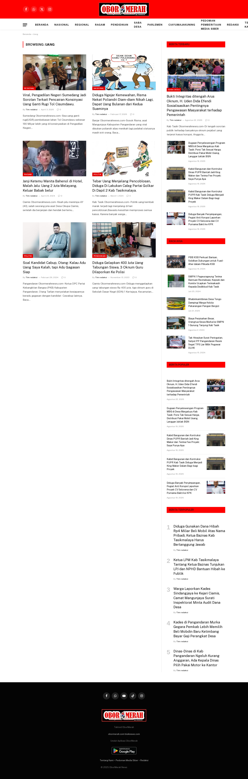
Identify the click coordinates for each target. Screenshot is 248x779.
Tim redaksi (31, 109)
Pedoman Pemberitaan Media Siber (211, 24)
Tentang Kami (107, 760)
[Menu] (25, 25)
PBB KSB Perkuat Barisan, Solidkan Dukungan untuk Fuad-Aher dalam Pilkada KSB (206, 260)
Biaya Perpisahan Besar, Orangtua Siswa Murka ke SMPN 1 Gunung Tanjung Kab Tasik (206, 322)
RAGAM (100, 24)
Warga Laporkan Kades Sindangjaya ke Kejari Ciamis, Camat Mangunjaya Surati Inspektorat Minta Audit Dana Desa (196, 598)
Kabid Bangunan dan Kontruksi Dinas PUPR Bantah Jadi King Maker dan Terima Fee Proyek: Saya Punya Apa (205, 174)
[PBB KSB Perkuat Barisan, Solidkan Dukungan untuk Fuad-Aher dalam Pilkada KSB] (176, 261)
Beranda (42, 24)
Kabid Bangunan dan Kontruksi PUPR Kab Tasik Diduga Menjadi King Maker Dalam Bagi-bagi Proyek (206, 196)
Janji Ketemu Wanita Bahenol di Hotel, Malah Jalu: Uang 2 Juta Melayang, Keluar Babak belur (53, 185)
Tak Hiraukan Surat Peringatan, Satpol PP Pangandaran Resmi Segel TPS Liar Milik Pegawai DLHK (205, 342)
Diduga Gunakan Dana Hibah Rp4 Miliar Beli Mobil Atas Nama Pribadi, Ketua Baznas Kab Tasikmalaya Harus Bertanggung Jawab (199, 535)
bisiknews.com (132, 734)
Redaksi (233, 24)
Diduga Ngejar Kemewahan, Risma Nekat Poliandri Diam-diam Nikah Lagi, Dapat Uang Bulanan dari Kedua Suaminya (122, 102)
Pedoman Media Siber (127, 760)
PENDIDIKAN (119, 24)
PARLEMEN (154, 24)
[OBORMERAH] (124, 9)
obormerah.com (116, 734)
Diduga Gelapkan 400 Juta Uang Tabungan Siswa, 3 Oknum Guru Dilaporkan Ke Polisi (117, 267)
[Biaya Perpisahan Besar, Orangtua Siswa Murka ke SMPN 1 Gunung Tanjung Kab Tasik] (176, 323)
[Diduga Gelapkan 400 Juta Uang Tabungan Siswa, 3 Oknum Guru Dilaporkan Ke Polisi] (124, 240)
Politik (97, 174)
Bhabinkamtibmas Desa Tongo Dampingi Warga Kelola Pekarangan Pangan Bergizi (204, 302)
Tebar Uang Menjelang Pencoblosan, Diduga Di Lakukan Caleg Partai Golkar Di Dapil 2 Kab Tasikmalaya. (123, 185)
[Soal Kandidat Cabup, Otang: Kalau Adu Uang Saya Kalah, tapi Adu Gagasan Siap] (54, 240)
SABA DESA (138, 24)
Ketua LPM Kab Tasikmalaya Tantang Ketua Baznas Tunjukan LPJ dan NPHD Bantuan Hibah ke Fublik (199, 567)
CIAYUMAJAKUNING (181, 24)
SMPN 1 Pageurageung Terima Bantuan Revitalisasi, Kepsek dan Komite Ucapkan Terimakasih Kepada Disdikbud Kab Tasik (206, 281)
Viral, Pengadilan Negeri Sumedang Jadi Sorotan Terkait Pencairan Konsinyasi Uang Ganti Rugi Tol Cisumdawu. (54, 99)
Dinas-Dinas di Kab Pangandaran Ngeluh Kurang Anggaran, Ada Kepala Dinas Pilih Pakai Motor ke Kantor (196, 658)
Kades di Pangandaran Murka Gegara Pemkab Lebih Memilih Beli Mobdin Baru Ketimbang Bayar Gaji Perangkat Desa (197, 629)
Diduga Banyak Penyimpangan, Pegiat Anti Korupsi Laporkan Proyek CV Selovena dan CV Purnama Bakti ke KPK (205, 219)
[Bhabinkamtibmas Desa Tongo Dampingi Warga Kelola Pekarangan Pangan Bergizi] (176, 303)
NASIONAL (61, 24)
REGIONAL (82, 24)
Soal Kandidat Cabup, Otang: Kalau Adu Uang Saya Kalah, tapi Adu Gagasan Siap (54, 267)
